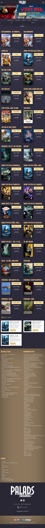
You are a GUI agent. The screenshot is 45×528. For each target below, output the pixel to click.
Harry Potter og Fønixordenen (7, 380)
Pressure (3, 391)
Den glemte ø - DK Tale (28, 397)
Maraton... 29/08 (38, 169)
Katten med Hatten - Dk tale (29, 437)
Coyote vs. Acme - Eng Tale (29, 374)
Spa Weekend (27, 377)
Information (4, 465)
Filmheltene (3, 475)
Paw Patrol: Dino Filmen (6, 371)
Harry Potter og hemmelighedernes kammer (10, 367)
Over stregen (26, 418)
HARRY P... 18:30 (38, 54)
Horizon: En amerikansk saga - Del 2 (31, 448)
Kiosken (3, 474)
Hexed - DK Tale (27, 429)
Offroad (25, 390)
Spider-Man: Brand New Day (7, 365)
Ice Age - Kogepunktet (28, 449)
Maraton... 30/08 (16, 226)
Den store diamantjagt (28, 401)
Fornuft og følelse (27, 412)
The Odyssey (4, 364)
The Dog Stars (4, 360)
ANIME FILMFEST (5, 472)
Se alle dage (16, 38)
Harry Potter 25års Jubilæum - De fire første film (11, 370)
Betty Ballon (26, 388)
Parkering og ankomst (6, 478)
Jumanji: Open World (28, 444)
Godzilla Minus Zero (28, 417)
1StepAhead (32, 522)
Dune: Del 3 (26, 439)
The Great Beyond (27, 455)
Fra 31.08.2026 (39, 130)
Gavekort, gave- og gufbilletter (7, 479)
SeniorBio (3, 461)
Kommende (17, 20)
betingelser (20, 517)
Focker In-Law (27, 428)
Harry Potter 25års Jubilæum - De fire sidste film (11, 378)
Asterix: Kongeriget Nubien (29, 442)
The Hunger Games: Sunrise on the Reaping (33, 425)
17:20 (15, 54)
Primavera (26, 378)
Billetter (13, 330)
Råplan (25, 402)
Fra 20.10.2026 (39, 283)
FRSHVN (3, 477)
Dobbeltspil (3, 383)
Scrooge (26, 421)
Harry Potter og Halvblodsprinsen (8, 381)
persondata (25, 517)
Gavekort (24, 20)
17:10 (37, 35)
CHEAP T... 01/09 (38, 111)
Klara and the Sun (27, 414)
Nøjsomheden (4, 356)
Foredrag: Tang (4, 397)
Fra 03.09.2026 (39, 245)
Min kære (26, 381)
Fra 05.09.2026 (16, 264)
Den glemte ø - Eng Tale (29, 398)
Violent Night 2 (27, 434)
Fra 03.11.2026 (16, 302)
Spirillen (3, 357)
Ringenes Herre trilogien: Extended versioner (33, 446)
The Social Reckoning (28, 400)
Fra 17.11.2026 (39, 302)
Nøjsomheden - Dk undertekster (7, 354)
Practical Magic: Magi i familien (30, 375)
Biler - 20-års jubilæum (5, 390)
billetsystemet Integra (24, 522)
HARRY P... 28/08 (16, 169)
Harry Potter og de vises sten (7, 358)
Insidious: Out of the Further (7, 363)
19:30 (15, 73)
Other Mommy (27, 404)
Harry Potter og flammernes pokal (8, 374)
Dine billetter (35, 20)
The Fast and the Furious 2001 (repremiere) (33, 387)
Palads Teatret (22, 1)
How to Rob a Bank (28, 419)
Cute (25, 427)
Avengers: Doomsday (28, 441)
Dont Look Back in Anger (29, 373)
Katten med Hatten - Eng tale (30, 438)
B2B (2, 468)
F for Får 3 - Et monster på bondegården (32, 395)
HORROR (3, 471)
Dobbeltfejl (26, 384)
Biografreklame (4, 469)
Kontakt (29, 20)
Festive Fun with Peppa (28, 422)
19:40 (37, 73)
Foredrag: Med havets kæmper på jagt (9, 392)
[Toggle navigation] (43, 2)
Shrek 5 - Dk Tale (27, 452)
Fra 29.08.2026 (16, 111)
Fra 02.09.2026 (16, 245)
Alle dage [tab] (22, 26)
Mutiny (2, 368)
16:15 (15, 35)
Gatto (25, 451)
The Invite (3, 385)
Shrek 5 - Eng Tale (27, 454)
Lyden (2, 464)
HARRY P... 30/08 (38, 207)
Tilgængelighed (4, 467)
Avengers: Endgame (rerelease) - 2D (31, 383)
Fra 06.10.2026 (16, 283)
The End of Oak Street (5, 384)
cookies (30, 517)
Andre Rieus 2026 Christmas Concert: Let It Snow (34, 435)
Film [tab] (11, 22)
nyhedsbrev (15, 517)
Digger (25, 391)
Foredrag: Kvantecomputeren (7, 394)
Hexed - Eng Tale (27, 431)
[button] (3, 16)
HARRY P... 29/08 (16, 188)
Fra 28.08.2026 (16, 92)
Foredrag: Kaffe (4, 395)
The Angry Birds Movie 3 (29, 445)
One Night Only (4, 361)
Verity (25, 392)
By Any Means (4, 388)
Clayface (26, 411)
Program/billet (10, 20)
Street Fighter (27, 405)
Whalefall (26, 407)
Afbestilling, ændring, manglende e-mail (9, 462)
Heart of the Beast (27, 385)
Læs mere (16, 41)
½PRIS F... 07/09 (38, 264)
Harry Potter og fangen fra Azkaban (8, 373)
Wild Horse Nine (27, 432)
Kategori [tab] (33, 22)
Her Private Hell (27, 408)
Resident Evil (26, 380)
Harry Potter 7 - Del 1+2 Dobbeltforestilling (10, 387)
